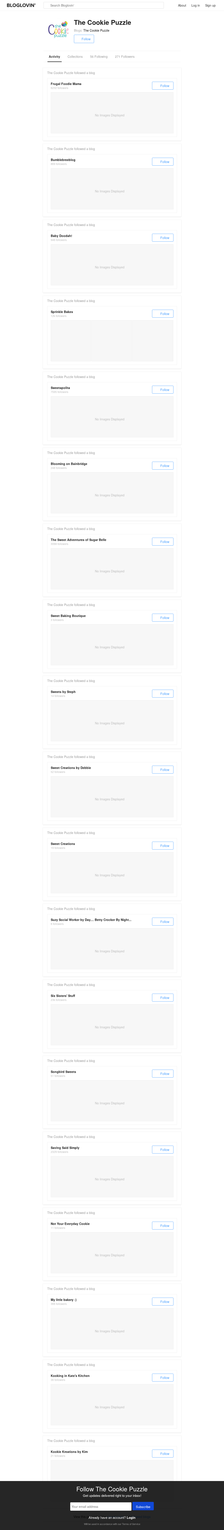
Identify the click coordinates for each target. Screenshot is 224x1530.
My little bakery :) (64, 1299)
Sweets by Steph (63, 691)
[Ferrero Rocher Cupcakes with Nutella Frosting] (71, 340)
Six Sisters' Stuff (63, 995)
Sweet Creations (63, 843)
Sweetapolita (60, 387)
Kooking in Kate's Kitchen (70, 1375)
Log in (195, 5)
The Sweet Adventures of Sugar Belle (78, 539)
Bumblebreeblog (63, 159)
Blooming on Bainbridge (69, 463)
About (182, 5)
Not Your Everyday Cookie (70, 1223)
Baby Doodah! (61, 235)
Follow (86, 39)
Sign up (210, 5)
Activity (54, 56)
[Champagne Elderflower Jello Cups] (111, 340)
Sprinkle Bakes (62, 311)
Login (131, 1517)
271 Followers (125, 56)
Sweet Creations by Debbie (71, 767)
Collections (75, 56)
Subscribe (143, 1506)
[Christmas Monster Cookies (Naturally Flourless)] (152, 340)
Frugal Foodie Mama (66, 83)
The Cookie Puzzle (96, 30)
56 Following (99, 56)
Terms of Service (131, 1524)
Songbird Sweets (63, 1071)
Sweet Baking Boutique (68, 615)
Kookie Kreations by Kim (69, 1451)
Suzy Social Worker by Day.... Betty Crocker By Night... (91, 919)
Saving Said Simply (65, 1147)
